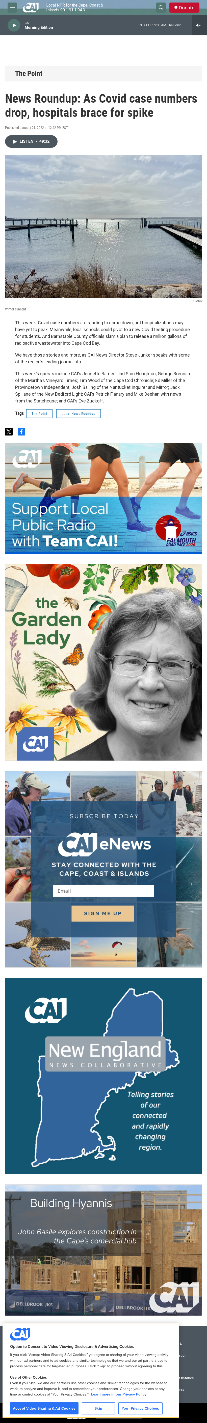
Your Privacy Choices (140, 1408)
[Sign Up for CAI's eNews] (103, 869)
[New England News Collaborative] (103, 1076)
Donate (186, 7)
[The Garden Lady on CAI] (103, 662)
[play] (14, 25)
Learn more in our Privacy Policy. (119, 1394)
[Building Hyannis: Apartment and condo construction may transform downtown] (103, 1250)
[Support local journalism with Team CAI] (103, 498)
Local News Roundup (78, 414)
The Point (28, 73)
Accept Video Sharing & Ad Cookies (44, 1408)
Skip (98, 1408)
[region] (91, 1370)
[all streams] (199, 25)
